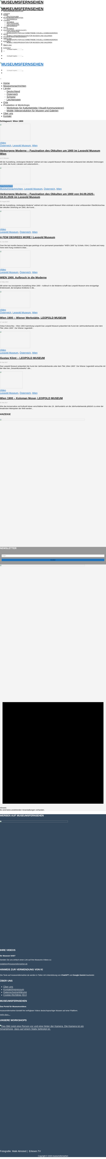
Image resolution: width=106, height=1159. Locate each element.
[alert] (53, 750)
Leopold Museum (22, 145)
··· (4, 51)
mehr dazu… (5, 1015)
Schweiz (10, 29)
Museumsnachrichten (13, 11)
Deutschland (13, 23)
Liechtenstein (13, 31)
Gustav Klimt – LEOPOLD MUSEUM (22, 357)
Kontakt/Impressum (13, 989)
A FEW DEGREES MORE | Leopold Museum (27, 237)
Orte (5, 27)
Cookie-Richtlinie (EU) (15, 995)
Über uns (7, 45)
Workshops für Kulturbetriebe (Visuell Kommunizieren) (32, 33)
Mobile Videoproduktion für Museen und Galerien (29, 36)
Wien (35, 145)
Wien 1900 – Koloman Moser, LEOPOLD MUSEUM (31, 398)
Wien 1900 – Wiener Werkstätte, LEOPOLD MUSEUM (33, 317)
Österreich (12, 19)
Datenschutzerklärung (15, 992)
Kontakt (7, 48)
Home (5, 15)
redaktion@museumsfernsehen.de (13, 964)
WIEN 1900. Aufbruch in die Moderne (23, 277)
